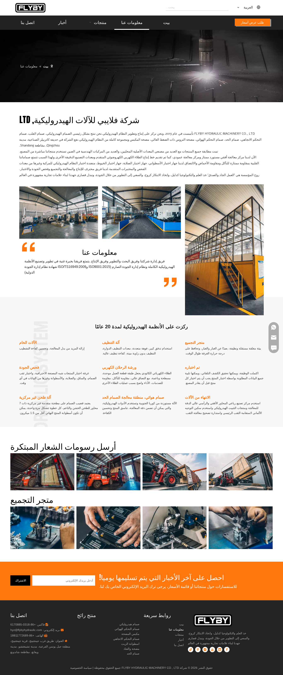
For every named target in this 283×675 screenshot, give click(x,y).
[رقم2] (220, 620)
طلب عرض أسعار (252, 22)
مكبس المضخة (130, 633)
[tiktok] (190, 649)
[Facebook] (227, 649)
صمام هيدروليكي (129, 624)
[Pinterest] (198, 649)
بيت (181, 624)
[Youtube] (212, 649)
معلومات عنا (176, 629)
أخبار (181, 639)
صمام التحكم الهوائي (127, 629)
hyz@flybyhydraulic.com (26, 630)
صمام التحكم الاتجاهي (126, 638)
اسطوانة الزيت (130, 643)
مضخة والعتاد (131, 648)
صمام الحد (133, 653)
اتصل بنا (179, 645)
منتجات (179, 634)
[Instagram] (205, 649)
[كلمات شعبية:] (225, 7)
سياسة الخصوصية (81, 667)
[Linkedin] (219, 649)
